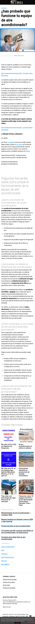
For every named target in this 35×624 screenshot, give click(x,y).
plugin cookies (31, 622)
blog (2, 550)
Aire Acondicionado (7, 547)
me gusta (19, 144)
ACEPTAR (17, 622)
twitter (28, 151)
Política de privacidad (9, 579)
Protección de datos (9, 588)
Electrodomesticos (7, 557)
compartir (11, 142)
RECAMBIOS (5, 564)
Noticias (3, 8)
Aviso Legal (6, 585)
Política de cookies (9, 582)
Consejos (4, 554)
